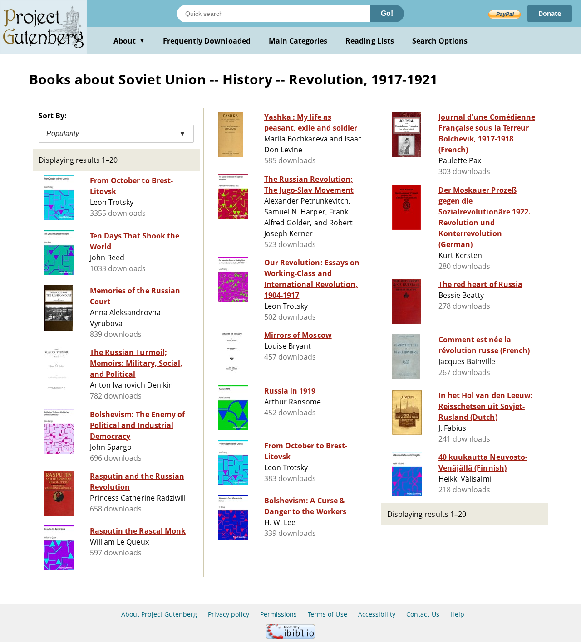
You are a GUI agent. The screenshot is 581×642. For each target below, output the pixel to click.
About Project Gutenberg (159, 614)
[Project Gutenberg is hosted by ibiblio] (290, 636)
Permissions (278, 614)
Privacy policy (228, 614)
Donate (549, 13)
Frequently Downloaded (207, 41)
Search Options (440, 41)
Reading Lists (369, 41)
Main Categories (298, 41)
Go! (387, 13)
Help (457, 614)
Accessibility (377, 614)
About (129, 41)
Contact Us (422, 614)
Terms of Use (327, 614)
